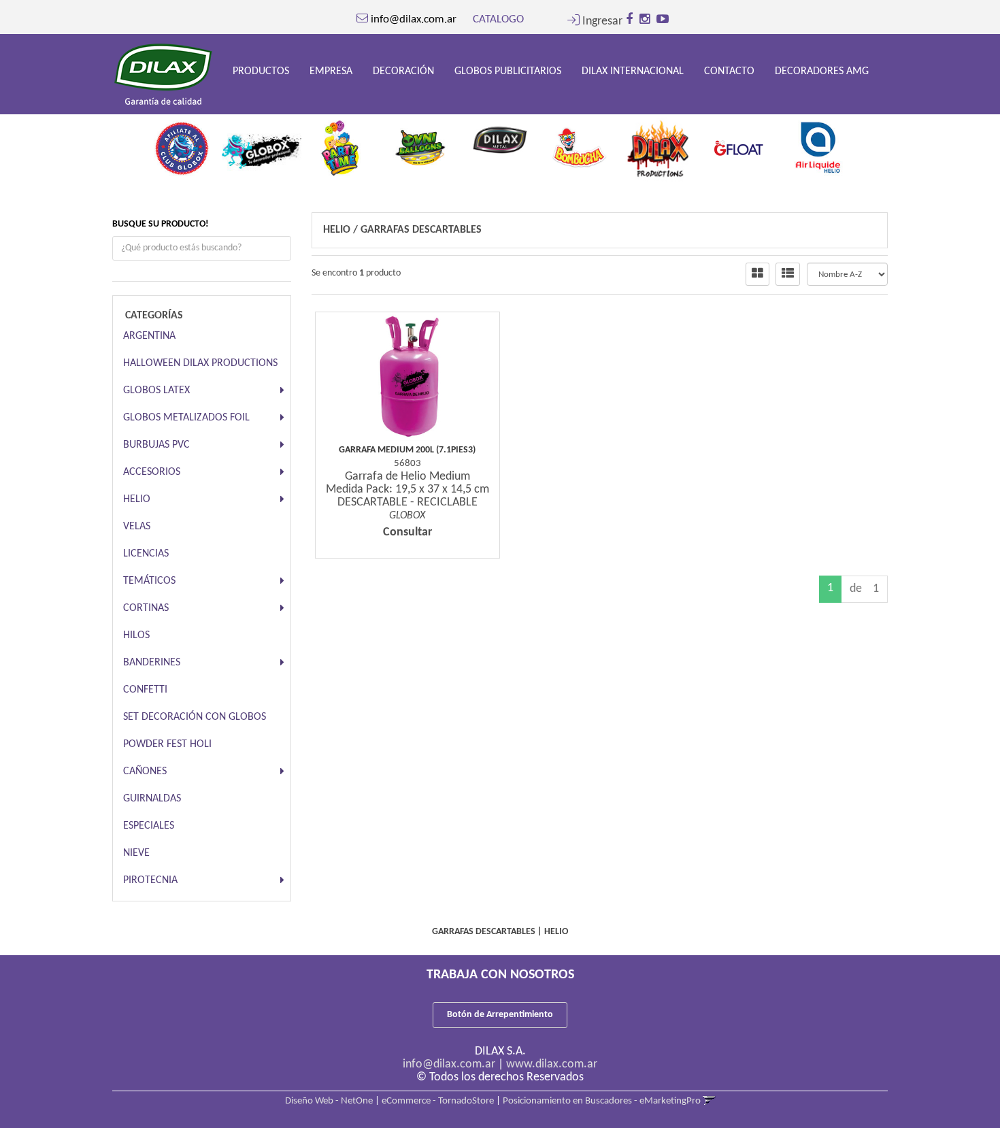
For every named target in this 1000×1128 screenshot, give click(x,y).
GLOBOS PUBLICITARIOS (507, 71)
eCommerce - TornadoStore (438, 1101)
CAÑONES (145, 771)
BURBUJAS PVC (156, 444)
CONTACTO (729, 71)
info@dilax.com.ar (449, 1064)
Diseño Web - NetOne (329, 1101)
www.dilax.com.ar (551, 1064)
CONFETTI (145, 689)
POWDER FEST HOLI (167, 744)
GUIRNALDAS (152, 798)
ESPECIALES (148, 825)
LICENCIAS (146, 553)
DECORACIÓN (403, 71)
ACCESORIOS (151, 472)
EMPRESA (331, 71)
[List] (788, 274)
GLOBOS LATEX (156, 390)
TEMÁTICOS (149, 581)
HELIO (136, 499)
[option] (182, 144)
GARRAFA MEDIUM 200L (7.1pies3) (407, 450)
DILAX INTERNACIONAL (633, 71)
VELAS (136, 526)
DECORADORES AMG (822, 71)
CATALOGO (498, 19)
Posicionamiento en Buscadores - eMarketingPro (602, 1101)
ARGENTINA (149, 336)
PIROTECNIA (150, 880)
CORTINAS (146, 608)
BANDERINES (151, 662)
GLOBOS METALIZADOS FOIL (186, 417)
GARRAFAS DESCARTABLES (421, 230)
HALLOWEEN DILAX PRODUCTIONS (200, 363)
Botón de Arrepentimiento (500, 1015)
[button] (594, 21)
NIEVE (136, 853)
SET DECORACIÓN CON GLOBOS (194, 717)
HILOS (136, 635)
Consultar (407, 532)
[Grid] (757, 274)
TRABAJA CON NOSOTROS (500, 975)
